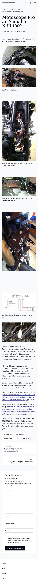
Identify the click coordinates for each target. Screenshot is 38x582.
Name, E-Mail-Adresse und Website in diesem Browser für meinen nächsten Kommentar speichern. (18, 540)
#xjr (18, 438)
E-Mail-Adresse (10, 523)
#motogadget (20, 434)
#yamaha (26, 438)
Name (7, 516)
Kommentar (9, 491)
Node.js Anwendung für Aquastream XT (21, 462)
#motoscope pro (8, 438)
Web (3, 568)
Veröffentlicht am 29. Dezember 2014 (14, 31)
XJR (3, 578)
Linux (4, 573)
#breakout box (8, 434)
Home (4, 563)
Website (7, 531)
